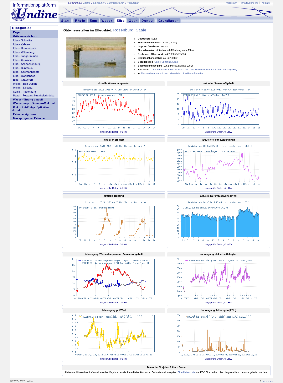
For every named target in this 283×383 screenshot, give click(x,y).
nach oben (267, 381)
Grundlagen (168, 20)
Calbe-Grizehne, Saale (166, 62)
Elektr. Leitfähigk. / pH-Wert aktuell (30, 109)
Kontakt (266, 3)
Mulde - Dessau (22, 87)
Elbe (120, 20)
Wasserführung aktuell (28, 99)
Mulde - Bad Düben (25, 83)
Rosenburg (133, 3)
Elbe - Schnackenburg (26, 63)
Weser (106, 20)
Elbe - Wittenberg (23, 52)
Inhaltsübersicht (249, 3)
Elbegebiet (98, 3)
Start (65, 20)
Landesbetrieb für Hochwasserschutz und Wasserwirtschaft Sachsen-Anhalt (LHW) (194, 69)
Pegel (16, 32)
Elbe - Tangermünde (25, 56)
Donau (147, 20)
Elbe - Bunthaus (23, 68)
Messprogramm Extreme (29, 118)
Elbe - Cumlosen (23, 60)
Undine (86, 3)
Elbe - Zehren (21, 44)
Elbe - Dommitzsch (24, 48)
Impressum (231, 3)
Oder (133, 20)
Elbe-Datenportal (187, 372)
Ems (93, 20)
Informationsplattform (34, 5)
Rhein (80, 20)
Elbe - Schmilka (22, 40)
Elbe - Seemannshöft (26, 71)
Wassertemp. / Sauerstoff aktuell (34, 103)
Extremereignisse (24, 114)
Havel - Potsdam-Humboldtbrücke (33, 95)
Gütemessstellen (115, 3)
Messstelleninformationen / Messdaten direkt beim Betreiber (172, 73)
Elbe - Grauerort (23, 79)
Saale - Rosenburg (24, 91)
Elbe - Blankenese (24, 75)
